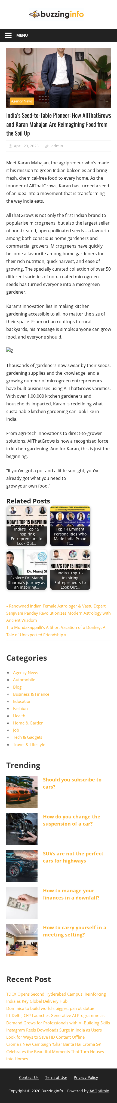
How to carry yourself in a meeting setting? (74, 931)
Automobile (24, 679)
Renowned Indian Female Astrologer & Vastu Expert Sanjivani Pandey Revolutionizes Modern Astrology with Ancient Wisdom (58, 613)
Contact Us (29, 1077)
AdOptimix (99, 1090)
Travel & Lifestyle (29, 744)
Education (22, 701)
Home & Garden (28, 723)
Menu (22, 35)
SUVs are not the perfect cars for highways (73, 857)
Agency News (22, 101)
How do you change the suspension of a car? (71, 820)
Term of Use (56, 1077)
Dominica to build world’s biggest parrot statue (50, 1008)
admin (57, 145)
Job (16, 730)
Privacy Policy (86, 1077)
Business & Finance (31, 694)
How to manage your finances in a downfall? (71, 894)
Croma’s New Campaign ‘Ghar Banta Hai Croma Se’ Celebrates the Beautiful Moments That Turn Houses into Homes (55, 1051)
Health (19, 715)
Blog (17, 687)
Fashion (20, 708)
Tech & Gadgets (27, 737)
